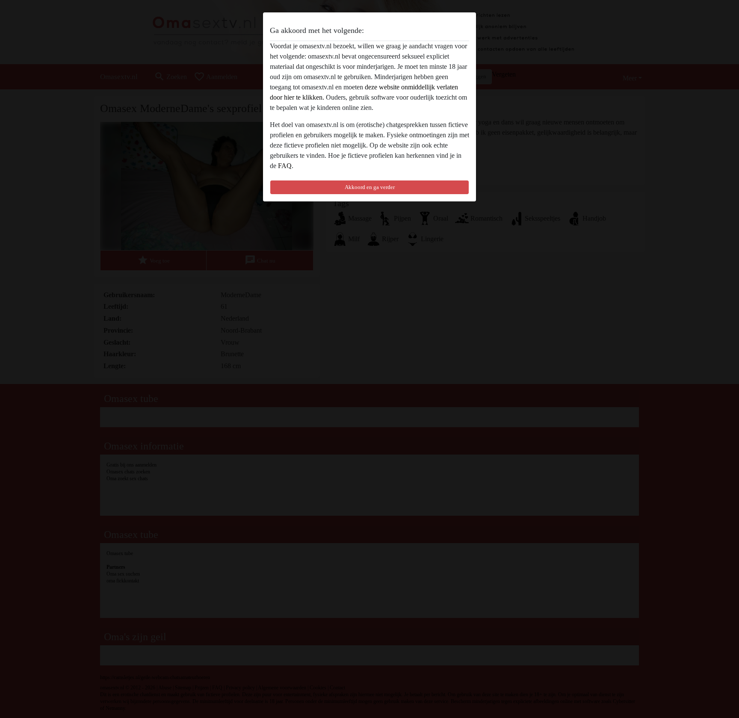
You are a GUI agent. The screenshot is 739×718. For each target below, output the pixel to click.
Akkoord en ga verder (370, 187)
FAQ (285, 165)
